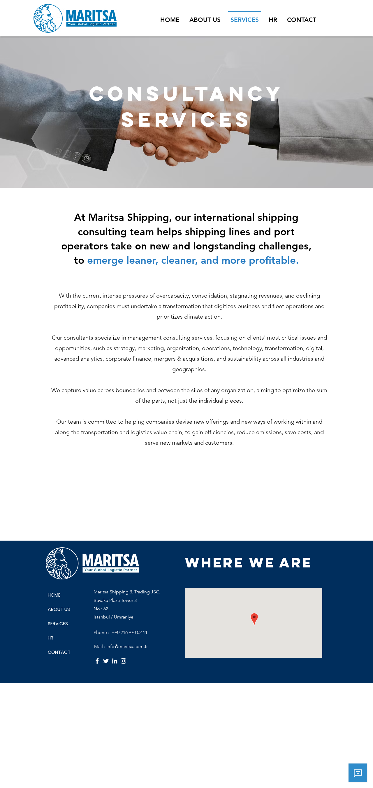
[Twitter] (106, 661)
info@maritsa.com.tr (127, 646)
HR (50, 638)
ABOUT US (59, 609)
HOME (54, 595)
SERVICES (58, 623)
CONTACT (59, 652)
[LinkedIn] (114, 661)
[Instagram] (123, 661)
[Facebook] (97, 661)
